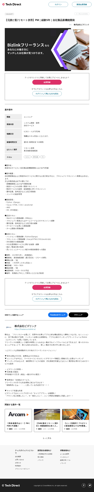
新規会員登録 (82, 4)
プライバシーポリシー (22, 469)
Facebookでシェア (57, 315)
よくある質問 (64, 454)
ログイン (58, 4)
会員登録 (47, 82)
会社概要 (18, 456)
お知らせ (18, 463)
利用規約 (18, 466)
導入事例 (40, 457)
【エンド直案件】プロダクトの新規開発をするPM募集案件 (75, 425)
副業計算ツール (65, 460)
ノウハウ (40, 460)
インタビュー (64, 457)
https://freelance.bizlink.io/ (25, 329)
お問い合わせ (19, 460)
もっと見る (47, 438)
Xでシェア (78, 315)
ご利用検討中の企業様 (45, 454)
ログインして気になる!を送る (47, 94)
